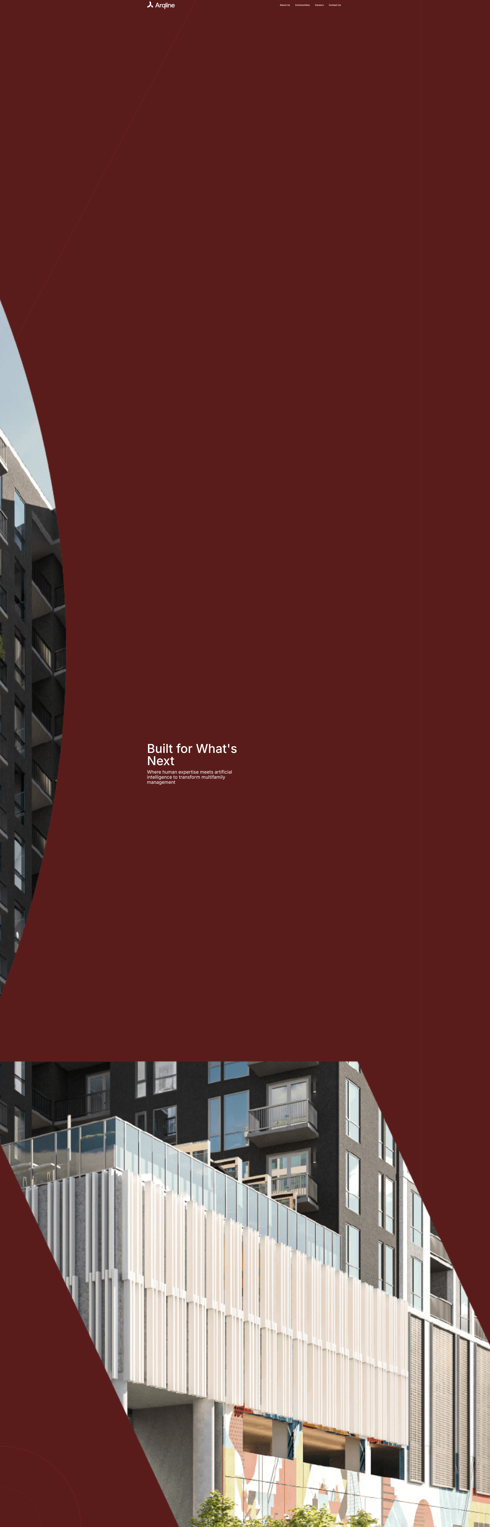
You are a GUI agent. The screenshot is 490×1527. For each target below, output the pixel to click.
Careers (319, 5)
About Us (285, 5)
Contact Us (335, 5)
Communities (302, 5)
